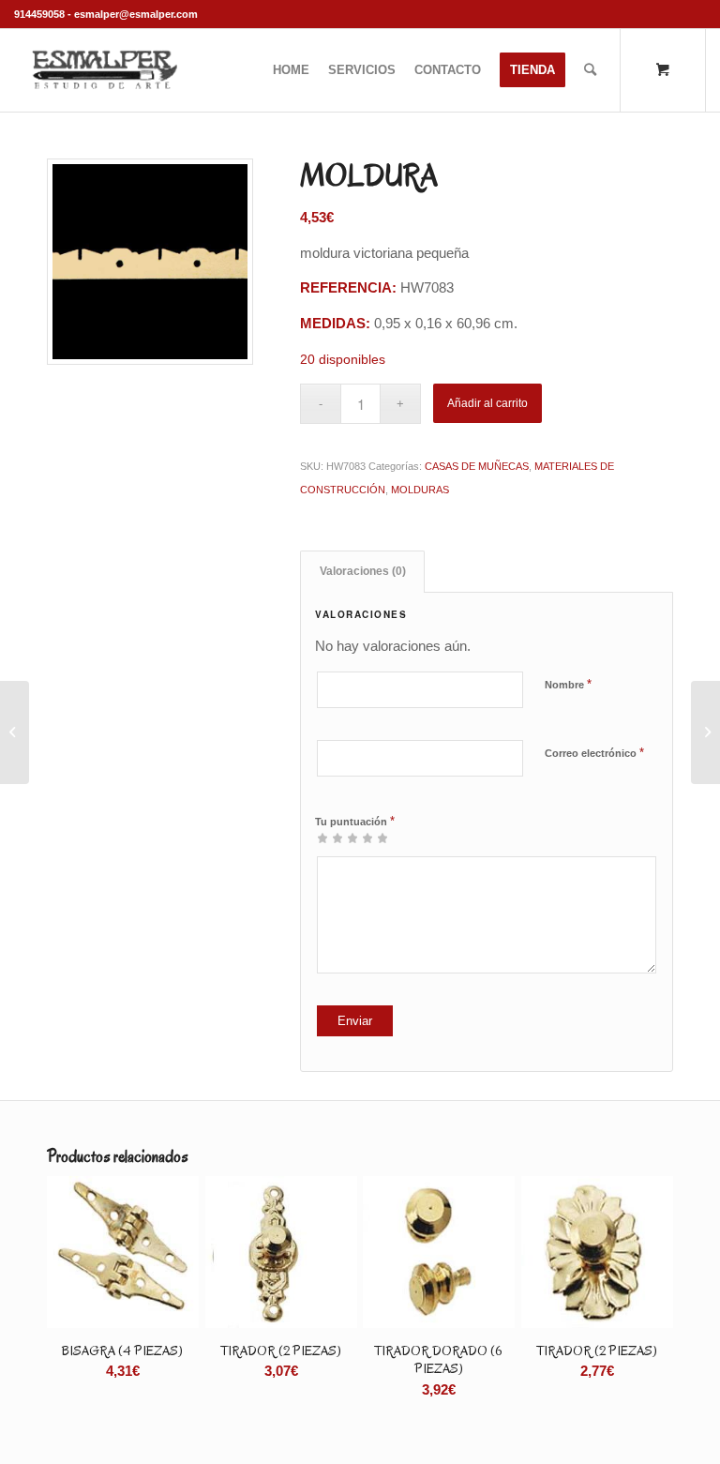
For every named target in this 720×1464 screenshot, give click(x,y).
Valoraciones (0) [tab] (363, 571)
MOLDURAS (420, 489)
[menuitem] (291, 70)
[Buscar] (590, 70)
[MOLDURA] (14, 732)
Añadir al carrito (487, 403)
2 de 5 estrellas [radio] (330, 837)
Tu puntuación (355, 821)
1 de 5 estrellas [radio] (322, 837)
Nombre (568, 684)
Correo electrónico (594, 753)
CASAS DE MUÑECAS (477, 466)
